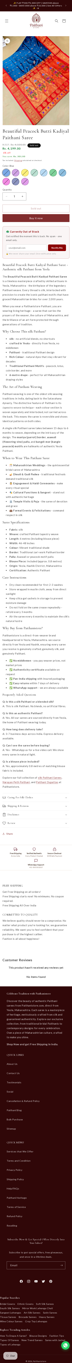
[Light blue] (43, 172)
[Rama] (62, 172)
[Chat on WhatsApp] (65, 1345)
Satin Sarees (50, 1312)
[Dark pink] (6, 181)
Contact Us (13, 1073)
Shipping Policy (15, 1179)
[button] (6, 21)
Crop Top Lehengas (36, 1321)
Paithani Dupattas (47, 782)
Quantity (7, 189)
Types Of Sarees (9, 1340)
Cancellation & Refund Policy (23, 1101)
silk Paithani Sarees (50, 777)
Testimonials (14, 1082)
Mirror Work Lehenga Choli (37, 1308)
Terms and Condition (18, 1160)
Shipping (18, 160)
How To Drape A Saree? (13, 1335)
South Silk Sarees (10, 1308)
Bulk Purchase (15, 1119)
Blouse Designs (38, 1335)
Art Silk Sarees (32, 1312)
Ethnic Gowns (25, 1303)
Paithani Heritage (17, 1197)
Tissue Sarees (8, 1317)
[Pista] (34, 172)
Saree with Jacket (55, 1340)
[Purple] (15, 172)
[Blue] (6, 172)
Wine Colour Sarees (11, 1321)
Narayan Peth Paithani (16, 782)
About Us (12, 1063)
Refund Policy (14, 1216)
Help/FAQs (13, 1188)
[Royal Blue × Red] (15, 181)
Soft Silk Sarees (45, 1303)
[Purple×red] (25, 181)
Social (10, 1091)
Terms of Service (16, 1207)
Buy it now (36, 218)
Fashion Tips (57, 1335)
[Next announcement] (65, 5)
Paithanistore (39, 1361)
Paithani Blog (14, 1110)
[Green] (53, 172)
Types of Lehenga (10, 1344)
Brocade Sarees (28, 1317)
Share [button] (9, 833)
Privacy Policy (14, 1169)
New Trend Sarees (32, 1340)
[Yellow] (25, 172)
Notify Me (57, 247)
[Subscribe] (61, 1265)
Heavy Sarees (46, 1317)
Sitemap (11, 1128)
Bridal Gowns (7, 1303)
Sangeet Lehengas (10, 1312)
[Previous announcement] (6, 5)
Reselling (12, 1225)
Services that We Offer (20, 1151)
